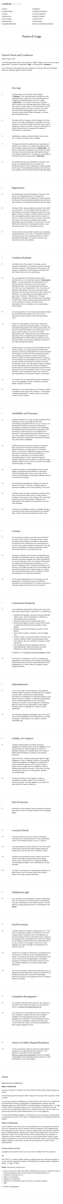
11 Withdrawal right (7, 21)
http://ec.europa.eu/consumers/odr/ (24, 1055)
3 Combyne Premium (7, 11)
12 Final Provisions (37, 21)
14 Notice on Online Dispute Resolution (42, 23)
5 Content (4, 13)
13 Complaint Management (9, 23)
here (38, 272)
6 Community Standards (38, 13)
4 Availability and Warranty (39, 11)
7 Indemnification (6, 16)
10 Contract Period (37, 18)
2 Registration (36, 8)
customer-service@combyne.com (29, 1007)
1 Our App (4, 8)
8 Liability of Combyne (38, 16)
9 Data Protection (7, 18)
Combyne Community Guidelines (34, 652)
